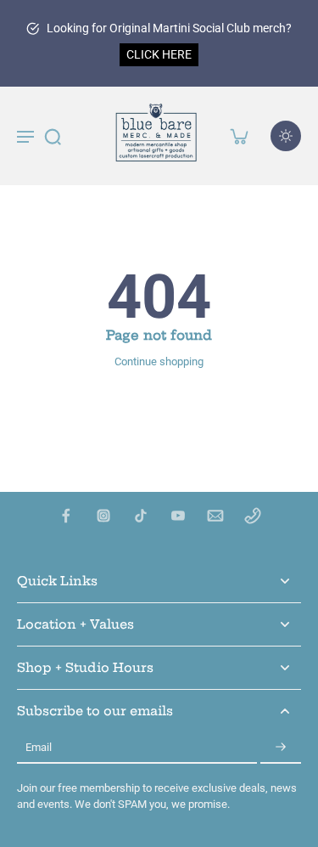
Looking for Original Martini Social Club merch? (169, 28)
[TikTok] (140, 515)
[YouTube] (178, 515)
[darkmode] (286, 136)
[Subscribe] (280, 748)
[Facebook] (66, 515)
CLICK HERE (159, 54)
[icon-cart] (238, 136)
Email (38, 748)
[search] (52, 136)
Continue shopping (159, 361)
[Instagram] (103, 515)
